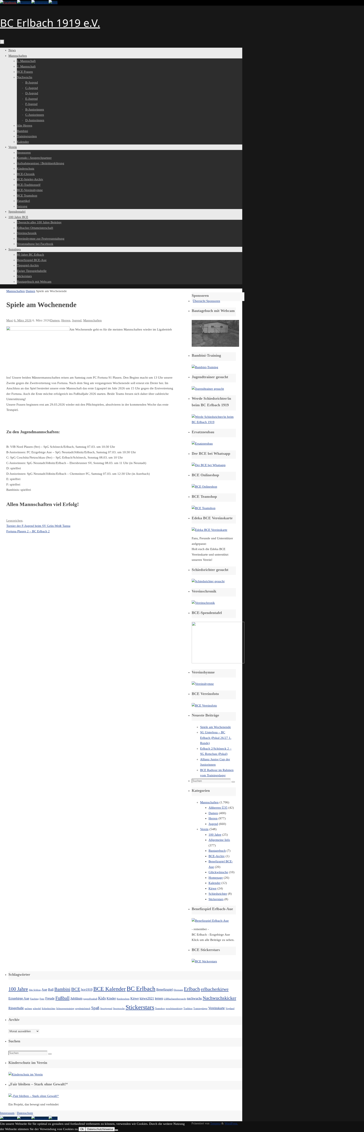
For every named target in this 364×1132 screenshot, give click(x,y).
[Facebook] (8, 2)
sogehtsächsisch (82, 1008)
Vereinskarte (216, 1008)
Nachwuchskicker (219, 998)
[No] (116, 1130)
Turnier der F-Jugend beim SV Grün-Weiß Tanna (38, 526)
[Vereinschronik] (203, 602)
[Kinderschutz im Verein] (25, 1074)
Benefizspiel (164, 989)
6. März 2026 (23, 320)
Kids (102, 998)
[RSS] (53, 2)
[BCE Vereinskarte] (209, 530)
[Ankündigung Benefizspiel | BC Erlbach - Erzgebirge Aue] (210, 920)
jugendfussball (90, 999)
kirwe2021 (147, 998)
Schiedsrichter (218, 893)
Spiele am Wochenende (215, 727)
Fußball (62, 998)
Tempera (215, 1123)
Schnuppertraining (65, 1008)
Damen (30, 291)
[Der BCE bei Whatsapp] (209, 465)
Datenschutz (25, 1113)
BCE (75, 989)
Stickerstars (216, 899)
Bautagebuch (217, 850)
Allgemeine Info (219, 840)
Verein (204, 829)
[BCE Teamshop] (203, 508)
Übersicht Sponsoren (206, 301)
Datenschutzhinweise (100, 1129)
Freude (50, 998)
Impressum (7, 1113)
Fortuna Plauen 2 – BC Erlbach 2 (28, 531)
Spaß (95, 1008)
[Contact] (24, 2)
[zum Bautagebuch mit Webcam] (215, 345)
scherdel (37, 1008)
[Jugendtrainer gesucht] (208, 388)
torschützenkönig (174, 1008)
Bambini (62, 989)
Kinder (111, 998)
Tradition (188, 1008)
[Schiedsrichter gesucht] (208, 581)
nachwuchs (194, 998)
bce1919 (86, 989)
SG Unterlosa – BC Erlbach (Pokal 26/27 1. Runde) (215, 738)
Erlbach (192, 989)
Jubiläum (76, 998)
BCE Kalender (109, 989)
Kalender (215, 883)
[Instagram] (40, 2)
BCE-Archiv (217, 856)
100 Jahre (215, 834)
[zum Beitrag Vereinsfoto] (204, 705)
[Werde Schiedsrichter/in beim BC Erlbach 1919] (214, 422)
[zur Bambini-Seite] (205, 367)
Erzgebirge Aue (18, 998)
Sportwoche (119, 1008)
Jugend (77, 320)
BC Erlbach (141, 988)
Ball (51, 989)
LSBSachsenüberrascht (175, 999)
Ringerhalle (16, 1008)
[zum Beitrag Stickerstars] (204, 961)
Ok (82, 1129)
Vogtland (230, 1008)
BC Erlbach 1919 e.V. (50, 23)
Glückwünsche (218, 872)
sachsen (28, 1008)
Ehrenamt (178, 990)
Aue (44, 989)
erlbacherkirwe (215, 989)
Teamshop (160, 1008)
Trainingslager (200, 1008)
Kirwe (213, 888)
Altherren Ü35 (218, 807)
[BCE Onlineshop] (204, 486)
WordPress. (231, 1123)
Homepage (216, 877)
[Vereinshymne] (203, 683)
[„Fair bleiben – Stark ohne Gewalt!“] (33, 1096)
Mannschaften (15, 291)
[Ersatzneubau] (202, 443)
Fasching (34, 999)
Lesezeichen (14, 520)
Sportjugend (106, 1008)
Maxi (9, 320)
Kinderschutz (123, 999)
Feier (42, 999)
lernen (159, 998)
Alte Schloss (35, 990)
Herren (65, 320)
